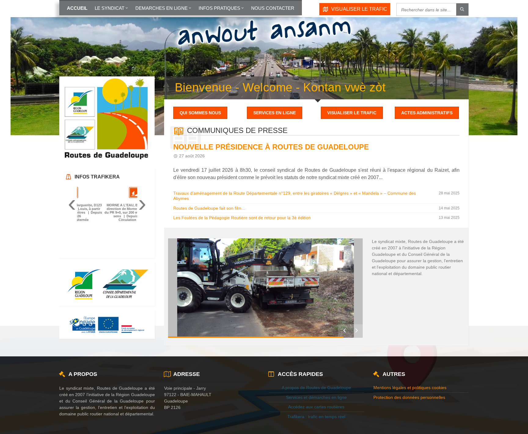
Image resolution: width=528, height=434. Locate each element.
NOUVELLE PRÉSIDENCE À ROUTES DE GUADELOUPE (271, 147)
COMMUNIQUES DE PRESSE (237, 130)
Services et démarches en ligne (316, 407)
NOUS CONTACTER (272, 8)
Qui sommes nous (200, 112)
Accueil (77, 8)
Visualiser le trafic (351, 112)
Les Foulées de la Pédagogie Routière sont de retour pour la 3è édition (242, 217)
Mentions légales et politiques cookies (409, 397)
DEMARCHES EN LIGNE (161, 8)
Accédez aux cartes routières (316, 417)
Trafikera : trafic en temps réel (316, 427)
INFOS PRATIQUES (219, 8)
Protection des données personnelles (409, 407)
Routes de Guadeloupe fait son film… (209, 208)
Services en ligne (274, 112)
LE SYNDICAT (109, 8)
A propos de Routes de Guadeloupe (316, 397)
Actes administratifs (427, 112)
